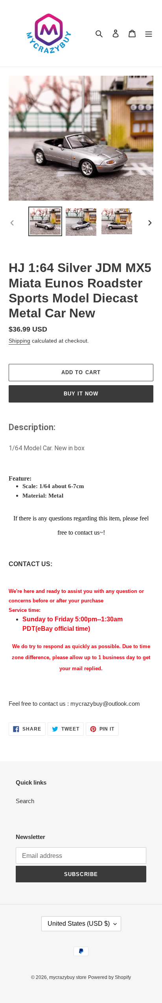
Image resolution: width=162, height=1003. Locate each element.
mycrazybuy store (68, 977)
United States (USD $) (79, 923)
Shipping (19, 340)
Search (25, 801)
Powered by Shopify (109, 977)
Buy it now (81, 394)
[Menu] (148, 33)
